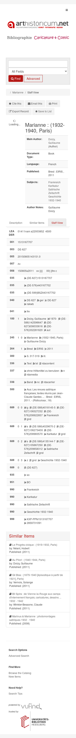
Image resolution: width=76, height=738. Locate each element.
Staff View (57, 222)
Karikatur (53, 185)
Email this (36, 103)
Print (54, 103)
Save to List (45, 111)
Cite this (16, 103)
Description (15, 222)
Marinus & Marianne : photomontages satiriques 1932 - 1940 (32, 618)
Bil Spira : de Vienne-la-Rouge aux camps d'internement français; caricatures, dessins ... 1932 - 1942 (35, 597)
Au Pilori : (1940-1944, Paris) (28, 559)
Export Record (20, 111)
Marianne (17, 92)
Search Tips (15, 693)
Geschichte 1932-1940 (54, 198)
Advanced (33, 78)
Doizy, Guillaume (54, 140)
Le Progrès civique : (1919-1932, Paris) (34, 544)
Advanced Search (19, 655)
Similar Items (37, 222)
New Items (15, 676)
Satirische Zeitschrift (54, 191)
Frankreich (54, 182)
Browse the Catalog (20, 673)
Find (17, 78)
